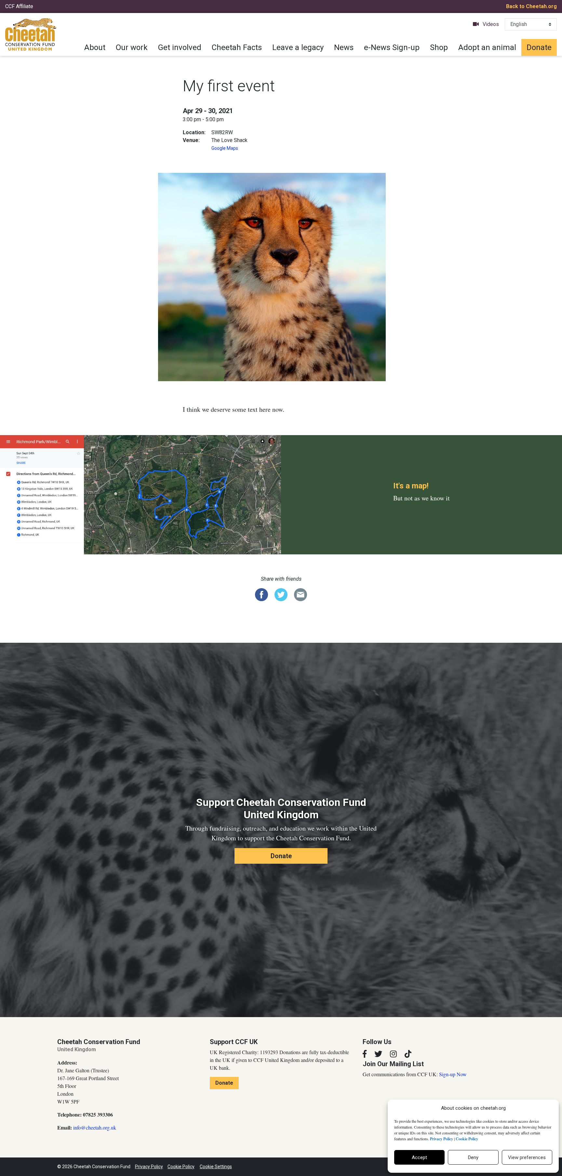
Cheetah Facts (237, 47)
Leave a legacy (298, 47)
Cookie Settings (216, 1166)
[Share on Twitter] (281, 594)
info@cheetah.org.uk (94, 1127)
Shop (439, 47)
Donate (539, 47)
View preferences (527, 1157)
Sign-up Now (453, 1074)
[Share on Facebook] (261, 594)
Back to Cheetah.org (531, 6)
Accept (419, 1157)
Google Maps (224, 148)
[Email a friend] (300, 594)
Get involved (179, 47)
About (94, 47)
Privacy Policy (149, 1166)
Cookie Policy (180, 1166)
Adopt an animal (487, 47)
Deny (473, 1157)
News (344, 47)
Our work (132, 47)
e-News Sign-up (392, 47)
